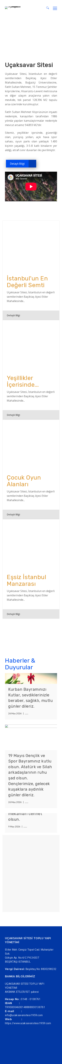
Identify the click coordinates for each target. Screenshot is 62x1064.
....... (26, 713)
